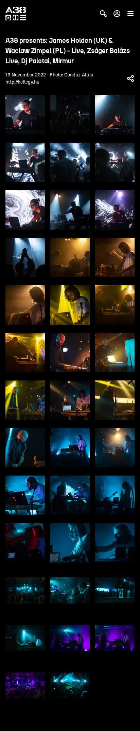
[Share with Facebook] (130, 78)
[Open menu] (130, 14)
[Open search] (103, 14)
